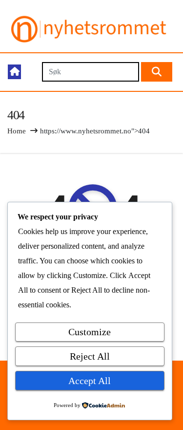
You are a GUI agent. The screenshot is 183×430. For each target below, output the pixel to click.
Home (16, 131)
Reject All (90, 356)
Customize (89, 331)
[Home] (14, 71)
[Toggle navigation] (31, 72)
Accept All (89, 380)
